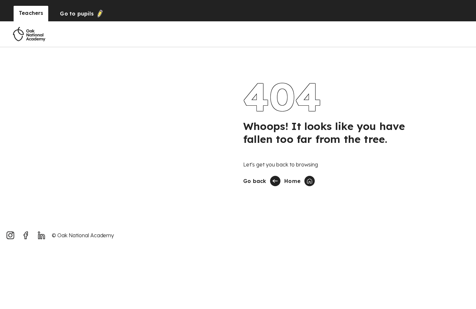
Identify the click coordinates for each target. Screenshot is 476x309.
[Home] (29, 34)
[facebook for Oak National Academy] (26, 235)
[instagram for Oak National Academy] (10, 235)
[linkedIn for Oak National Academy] (41, 235)
